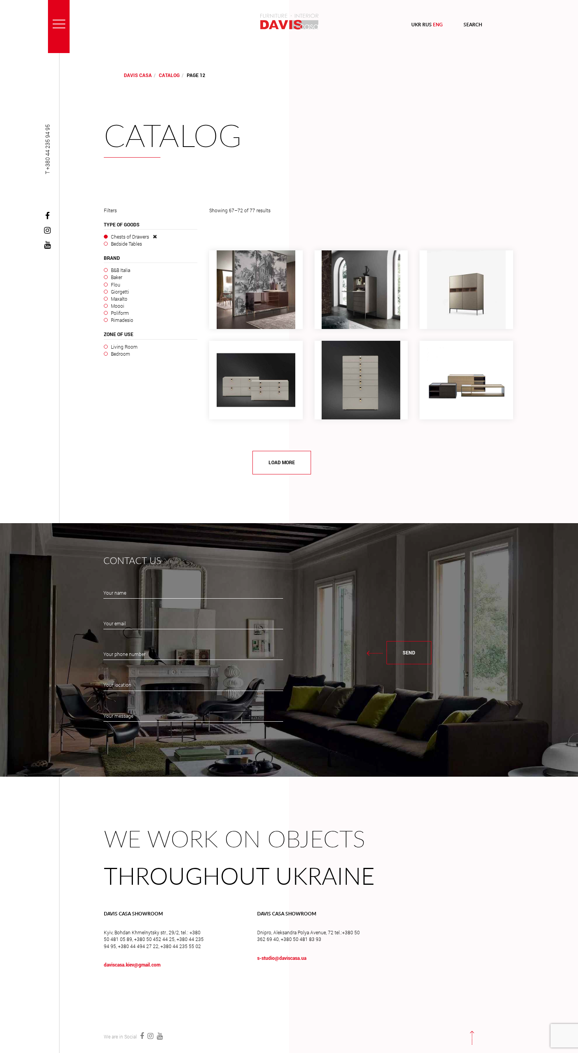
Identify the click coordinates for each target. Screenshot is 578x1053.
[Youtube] (47, 245)
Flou (115, 284)
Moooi (117, 306)
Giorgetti (120, 292)
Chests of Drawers (130, 236)
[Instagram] (47, 230)
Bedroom (120, 354)
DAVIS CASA (138, 75)
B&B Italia (120, 270)
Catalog (169, 75)
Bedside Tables (126, 244)
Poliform (120, 313)
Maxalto (119, 299)
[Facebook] (47, 216)
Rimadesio (122, 320)
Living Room (124, 347)
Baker (116, 277)
